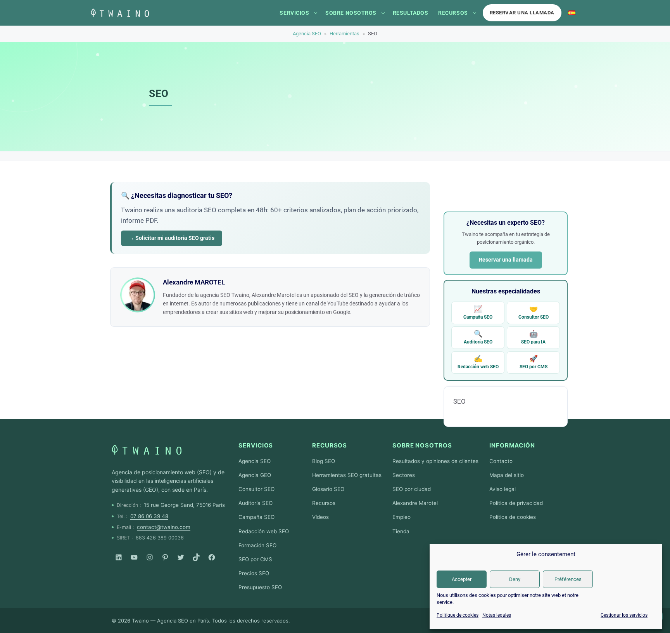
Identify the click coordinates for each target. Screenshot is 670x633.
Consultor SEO (533, 312)
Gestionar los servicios (624, 615)
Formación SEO (257, 545)
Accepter (461, 579)
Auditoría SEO (478, 337)
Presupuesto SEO (260, 587)
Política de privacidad (516, 503)
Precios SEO (253, 573)
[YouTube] (134, 557)
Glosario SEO (328, 489)
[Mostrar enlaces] (315, 13)
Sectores (403, 475)
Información (512, 445)
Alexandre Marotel (415, 503)
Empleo (401, 517)
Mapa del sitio (506, 475)
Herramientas (344, 33)
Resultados (410, 13)
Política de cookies (512, 517)
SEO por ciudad (411, 489)
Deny (514, 579)
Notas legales (496, 615)
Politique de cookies (457, 615)
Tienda (400, 531)
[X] (181, 557)
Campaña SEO (477, 312)
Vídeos (320, 517)
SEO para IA (533, 337)
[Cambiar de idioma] (572, 12)
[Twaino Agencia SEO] (146, 450)
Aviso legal (502, 489)
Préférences (568, 579)
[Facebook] (212, 557)
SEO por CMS (533, 361)
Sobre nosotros (350, 13)
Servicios (294, 13)
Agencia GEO (254, 475)
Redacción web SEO (478, 361)
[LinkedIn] (119, 557)
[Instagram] (150, 557)
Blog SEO (323, 461)
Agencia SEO (307, 33)
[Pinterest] (165, 557)
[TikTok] (196, 557)
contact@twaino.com (163, 527)
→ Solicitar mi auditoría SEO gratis (171, 238)
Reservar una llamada (522, 13)
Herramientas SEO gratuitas (347, 475)
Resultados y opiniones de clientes (435, 461)
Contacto (501, 461)
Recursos (453, 13)
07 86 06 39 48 (149, 516)
